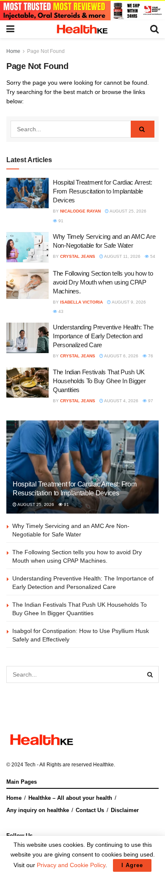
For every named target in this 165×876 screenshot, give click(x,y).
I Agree (132, 865)
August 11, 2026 (121, 256)
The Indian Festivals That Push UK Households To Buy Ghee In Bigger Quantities (99, 380)
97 (150, 400)
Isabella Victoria (81, 302)
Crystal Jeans (77, 256)
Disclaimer (125, 810)
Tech (30, 765)
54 (152, 256)
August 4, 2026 (120, 400)
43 (60, 311)
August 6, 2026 (120, 356)
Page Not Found (46, 51)
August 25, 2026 (127, 211)
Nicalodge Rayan (80, 211)
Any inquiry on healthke (37, 810)
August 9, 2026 (128, 302)
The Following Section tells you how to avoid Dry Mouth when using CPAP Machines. (103, 282)
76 (150, 356)
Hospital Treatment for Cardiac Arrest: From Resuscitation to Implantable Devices (102, 191)
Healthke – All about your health (70, 798)
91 (60, 220)
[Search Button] (142, 129)
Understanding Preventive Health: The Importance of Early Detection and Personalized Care (103, 335)
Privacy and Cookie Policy (71, 865)
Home (13, 51)
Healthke (103, 765)
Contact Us (90, 810)
